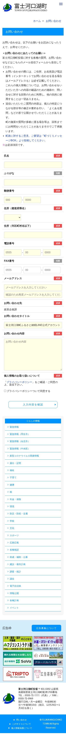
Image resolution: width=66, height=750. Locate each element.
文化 (12, 528)
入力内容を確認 (33, 404)
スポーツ (14, 535)
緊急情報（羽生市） (20, 434)
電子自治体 (15, 586)
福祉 (12, 470)
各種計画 (14, 600)
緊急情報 (14, 427)
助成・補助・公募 (19, 557)
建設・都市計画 (17, 564)
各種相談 (14, 549)
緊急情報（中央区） (20, 448)
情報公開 (14, 593)
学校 (12, 521)
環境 (12, 506)
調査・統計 (15, 571)
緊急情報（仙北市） (20, 441)
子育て (13, 477)
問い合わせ (21, 720)
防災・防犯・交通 (19, 513)
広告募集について (46, 628)
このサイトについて (21, 724)
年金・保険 (15, 499)
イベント (14, 607)
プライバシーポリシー (19, 382)
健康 (12, 484)
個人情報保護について (21, 728)
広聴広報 (14, 542)
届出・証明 (15, 463)
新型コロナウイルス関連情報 (24, 455)
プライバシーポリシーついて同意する (28, 391)
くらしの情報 (33, 421)
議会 (12, 578)
